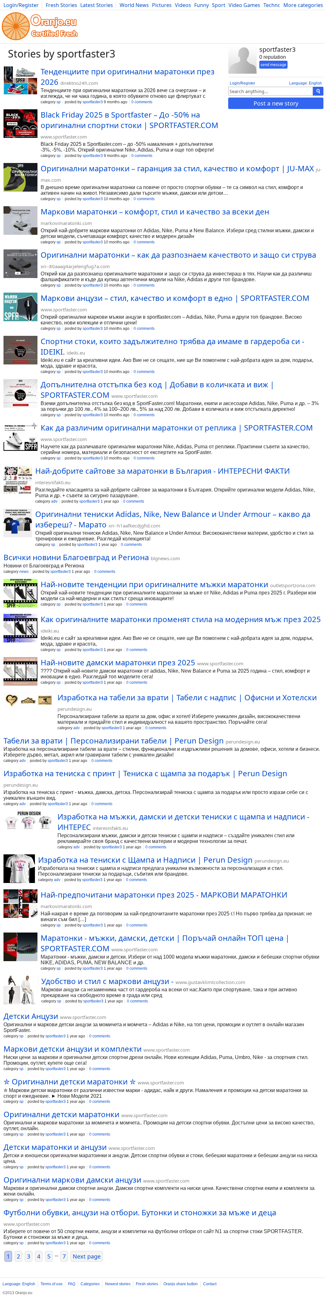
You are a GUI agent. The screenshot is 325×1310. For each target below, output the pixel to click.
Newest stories (117, 1284)
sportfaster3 (93, 102)
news (24, 571)
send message (273, 64)
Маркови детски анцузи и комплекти (72, 1048)
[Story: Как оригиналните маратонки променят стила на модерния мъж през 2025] (20, 629)
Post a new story (276, 103)
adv (54, 501)
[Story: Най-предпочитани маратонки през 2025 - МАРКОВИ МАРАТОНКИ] (20, 904)
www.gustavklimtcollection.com (210, 982)
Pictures (162, 5)
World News (134, 5)
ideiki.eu (76, 353)
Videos (183, 5)
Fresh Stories (61, 5)
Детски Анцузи (30, 1016)
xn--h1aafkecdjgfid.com (134, 525)
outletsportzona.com (292, 585)
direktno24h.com (79, 83)
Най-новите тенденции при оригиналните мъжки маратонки (154, 584)
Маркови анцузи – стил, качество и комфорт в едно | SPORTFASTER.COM (175, 298)
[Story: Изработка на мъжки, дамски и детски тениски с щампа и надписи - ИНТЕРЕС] (28, 821)
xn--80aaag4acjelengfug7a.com (75, 266)
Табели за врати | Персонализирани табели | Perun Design (113, 740)
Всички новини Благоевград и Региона (76, 557)
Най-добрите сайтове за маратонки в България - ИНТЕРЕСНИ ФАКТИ (162, 470)
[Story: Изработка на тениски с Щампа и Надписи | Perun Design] (19, 869)
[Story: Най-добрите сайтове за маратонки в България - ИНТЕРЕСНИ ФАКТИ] (17, 480)
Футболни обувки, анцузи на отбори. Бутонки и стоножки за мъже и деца (139, 1212)
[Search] (318, 91)
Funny (201, 5)
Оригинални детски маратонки (61, 1114)
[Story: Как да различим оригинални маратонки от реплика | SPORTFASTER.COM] (20, 437)
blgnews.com (165, 558)
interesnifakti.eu (52, 482)
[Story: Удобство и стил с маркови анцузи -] (20, 991)
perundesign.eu (74, 709)
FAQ (71, 1284)
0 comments (141, 102)
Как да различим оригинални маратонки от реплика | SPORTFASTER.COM (177, 427)
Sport (218, 5)
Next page (87, 1256)
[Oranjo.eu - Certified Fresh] (40, 40)
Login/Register (21, 5)
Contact (209, 1284)
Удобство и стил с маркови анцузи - (107, 981)
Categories (90, 1284)
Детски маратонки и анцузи (55, 1147)
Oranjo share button (180, 1284)
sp (58, 102)
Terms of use (52, 1284)
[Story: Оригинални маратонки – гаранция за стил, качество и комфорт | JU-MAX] (20, 178)
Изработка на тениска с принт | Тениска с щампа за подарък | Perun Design (145, 773)
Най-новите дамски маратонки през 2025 (118, 662)
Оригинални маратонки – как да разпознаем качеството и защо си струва (178, 254)
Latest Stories (96, 5)
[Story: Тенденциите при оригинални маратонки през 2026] (20, 81)
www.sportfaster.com (64, 136)
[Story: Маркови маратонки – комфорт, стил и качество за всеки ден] (20, 221)
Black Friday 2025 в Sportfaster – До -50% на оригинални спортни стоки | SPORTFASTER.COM (129, 119)
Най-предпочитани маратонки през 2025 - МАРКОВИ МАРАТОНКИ (164, 894)
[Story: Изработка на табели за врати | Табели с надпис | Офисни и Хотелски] (28, 701)
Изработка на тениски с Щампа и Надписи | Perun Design (145, 859)
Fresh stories (147, 1284)
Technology (277, 5)
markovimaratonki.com (66, 223)
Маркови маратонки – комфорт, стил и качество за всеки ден (155, 211)
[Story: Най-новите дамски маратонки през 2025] (20, 672)
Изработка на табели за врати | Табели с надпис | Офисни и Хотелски (187, 697)
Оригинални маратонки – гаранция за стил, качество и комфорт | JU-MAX (177, 168)
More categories (303, 5)
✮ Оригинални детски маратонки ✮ (69, 1081)
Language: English (305, 83)
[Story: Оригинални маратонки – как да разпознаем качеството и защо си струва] (20, 264)
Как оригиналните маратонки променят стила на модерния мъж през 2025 (181, 619)
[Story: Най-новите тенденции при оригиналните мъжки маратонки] (20, 594)
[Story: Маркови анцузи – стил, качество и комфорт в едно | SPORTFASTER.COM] (20, 307)
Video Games (244, 5)
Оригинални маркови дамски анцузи (72, 1179)
